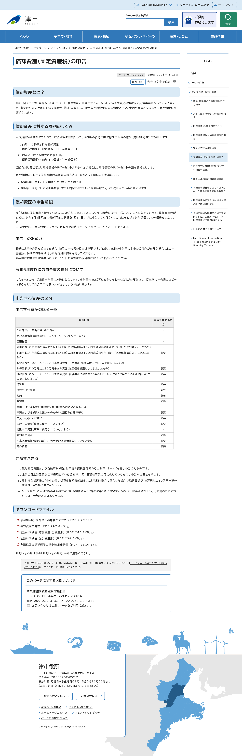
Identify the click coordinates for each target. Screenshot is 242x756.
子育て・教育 (63, 36)
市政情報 (217, 36)
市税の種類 (79, 48)
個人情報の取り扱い (81, 707)
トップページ (39, 48)
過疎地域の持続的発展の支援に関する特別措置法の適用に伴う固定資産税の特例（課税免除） (209, 216)
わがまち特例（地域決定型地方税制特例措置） (209, 168)
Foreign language (153, 5)
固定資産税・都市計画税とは (207, 126)
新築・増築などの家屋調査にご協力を (209, 103)
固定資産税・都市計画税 (104, 48)
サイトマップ (225, 5)
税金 (65, 48)
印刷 (134, 82)
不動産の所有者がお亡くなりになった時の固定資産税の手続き (209, 189)
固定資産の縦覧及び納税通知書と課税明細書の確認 (209, 202)
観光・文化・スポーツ (140, 36)
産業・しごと (179, 36)
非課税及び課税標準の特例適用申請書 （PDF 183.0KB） (57, 544)
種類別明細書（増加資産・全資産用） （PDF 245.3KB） (55, 532)
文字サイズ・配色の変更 (194, 5)
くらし (24, 36)
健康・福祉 (101, 36)
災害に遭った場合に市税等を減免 (209, 115)
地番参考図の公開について (207, 229)
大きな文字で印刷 (159, 81)
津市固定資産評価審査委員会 (208, 179)
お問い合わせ (89, 696)
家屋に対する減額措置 (204, 148)
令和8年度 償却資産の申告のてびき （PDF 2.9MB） (54, 520)
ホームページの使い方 (54, 713)
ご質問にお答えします (204, 19)
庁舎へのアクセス (54, 696)
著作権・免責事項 (51, 707)
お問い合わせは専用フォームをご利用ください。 (62, 605)
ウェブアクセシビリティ (88, 713)
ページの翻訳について (54, 718)
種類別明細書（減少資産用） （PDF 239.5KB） (50, 538)
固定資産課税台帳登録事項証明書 (209, 137)
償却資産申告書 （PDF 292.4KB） (43, 526)
